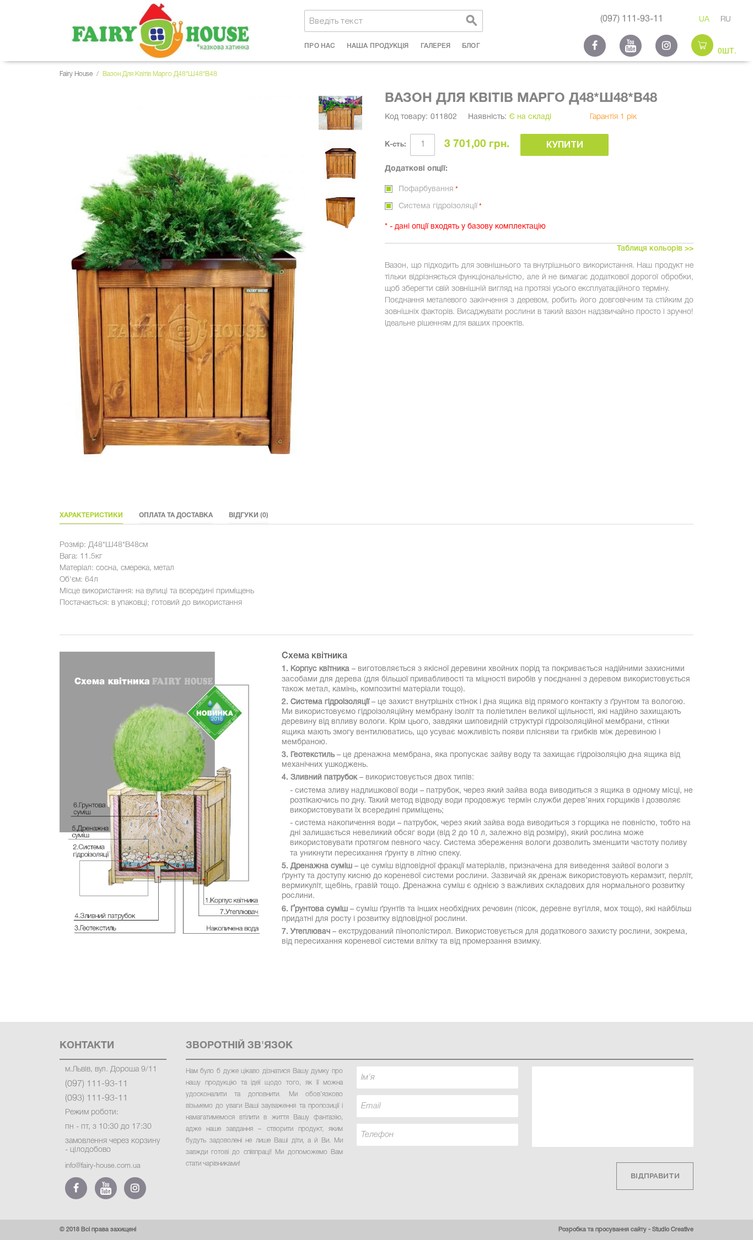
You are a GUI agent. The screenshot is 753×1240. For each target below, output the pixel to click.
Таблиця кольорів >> (655, 248)
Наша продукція (377, 46)
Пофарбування (426, 189)
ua (704, 19)
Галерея (436, 46)
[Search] (472, 21)
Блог (471, 46)
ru (725, 19)
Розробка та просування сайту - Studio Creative (625, 1229)
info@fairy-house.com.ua (103, 1166)
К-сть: (395, 145)
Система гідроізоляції (438, 206)
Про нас (319, 46)
